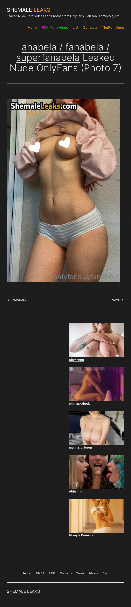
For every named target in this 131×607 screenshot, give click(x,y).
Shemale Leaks (23, 591)
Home (32, 27)
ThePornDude (113, 27)
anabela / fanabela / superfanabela (63, 52)
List (75, 27)
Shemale (28, 10)
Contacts (90, 27)
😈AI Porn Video (55, 27)
